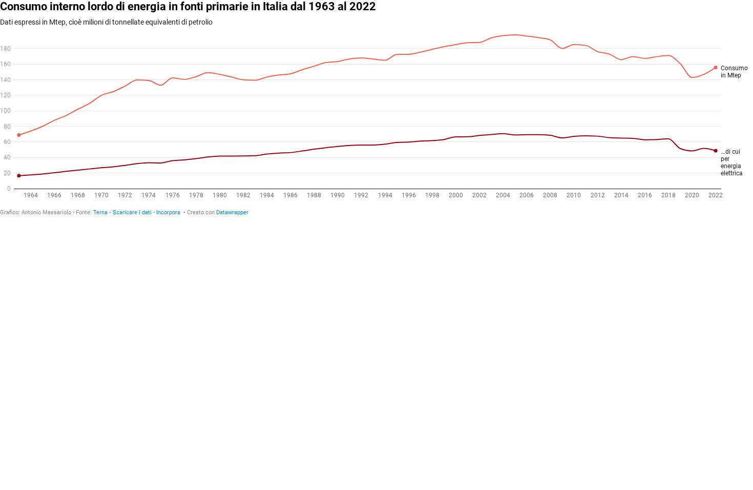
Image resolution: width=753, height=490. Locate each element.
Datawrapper (232, 212)
